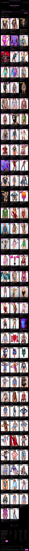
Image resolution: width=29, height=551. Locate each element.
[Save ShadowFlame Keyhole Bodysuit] (8, 343)
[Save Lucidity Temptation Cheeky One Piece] (17, 283)
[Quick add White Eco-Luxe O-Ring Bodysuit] (26, 137)
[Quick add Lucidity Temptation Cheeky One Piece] (17, 292)
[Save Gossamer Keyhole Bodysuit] (8, 372)
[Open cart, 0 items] (27, 2)
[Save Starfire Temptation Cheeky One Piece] (17, 299)
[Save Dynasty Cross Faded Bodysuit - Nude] (26, 329)
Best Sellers (10, 524)
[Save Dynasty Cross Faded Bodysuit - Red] (26, 252)
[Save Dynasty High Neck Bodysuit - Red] (26, 386)
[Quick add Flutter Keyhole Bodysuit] (17, 90)
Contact (20, 529)
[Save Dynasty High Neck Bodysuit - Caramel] (17, 386)
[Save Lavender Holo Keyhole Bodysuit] (17, 35)
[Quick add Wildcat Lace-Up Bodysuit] (26, 90)
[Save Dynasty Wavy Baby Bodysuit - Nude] (26, 221)
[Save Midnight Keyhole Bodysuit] (8, 444)
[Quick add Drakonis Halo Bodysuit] (8, 137)
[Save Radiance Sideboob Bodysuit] (17, 358)
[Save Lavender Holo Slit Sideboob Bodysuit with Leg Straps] (8, 458)
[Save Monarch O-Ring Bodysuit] (26, 143)
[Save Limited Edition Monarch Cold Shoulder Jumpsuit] (8, 283)
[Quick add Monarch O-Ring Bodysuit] (26, 152)
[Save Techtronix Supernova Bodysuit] (8, 206)
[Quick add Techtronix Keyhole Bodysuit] (26, 122)
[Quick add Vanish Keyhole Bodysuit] (26, 277)
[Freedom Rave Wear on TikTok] (3, 537)
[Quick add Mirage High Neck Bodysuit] (26, 197)
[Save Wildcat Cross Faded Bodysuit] (26, 19)
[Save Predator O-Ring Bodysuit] (8, 487)
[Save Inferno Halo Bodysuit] (17, 206)
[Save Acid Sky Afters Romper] (8, 358)
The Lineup (15, 524)
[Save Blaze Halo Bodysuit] (17, 143)
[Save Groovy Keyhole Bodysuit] (8, 329)
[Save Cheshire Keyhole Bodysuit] (8, 35)
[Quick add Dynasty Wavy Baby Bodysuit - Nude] (26, 229)
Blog (24, 532)
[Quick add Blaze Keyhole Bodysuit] (17, 27)
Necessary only (21, 549)
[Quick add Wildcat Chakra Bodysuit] (8, 197)
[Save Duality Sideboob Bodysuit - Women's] (8, 236)
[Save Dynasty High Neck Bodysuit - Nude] (17, 221)
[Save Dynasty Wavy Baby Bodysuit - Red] (8, 143)
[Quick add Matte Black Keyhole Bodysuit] (17, 122)
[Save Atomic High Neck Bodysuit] (26, 158)
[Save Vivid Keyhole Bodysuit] (8, 98)
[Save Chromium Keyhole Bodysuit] (26, 430)
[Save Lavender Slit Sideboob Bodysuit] (8, 158)
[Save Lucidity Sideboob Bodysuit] (26, 35)
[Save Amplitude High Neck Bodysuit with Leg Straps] (17, 158)
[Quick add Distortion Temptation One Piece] (26, 60)
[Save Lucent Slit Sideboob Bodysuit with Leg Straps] (17, 458)
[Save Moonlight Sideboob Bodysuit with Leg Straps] (17, 98)
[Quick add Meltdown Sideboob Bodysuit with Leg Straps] (17, 137)
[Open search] (22, 2)
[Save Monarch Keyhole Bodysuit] (26, 98)
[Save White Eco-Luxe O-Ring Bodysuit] (26, 128)
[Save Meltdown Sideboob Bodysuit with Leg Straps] (17, 128)
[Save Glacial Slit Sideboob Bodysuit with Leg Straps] (26, 444)
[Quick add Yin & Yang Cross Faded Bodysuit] (8, 27)
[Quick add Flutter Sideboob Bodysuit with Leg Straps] (17, 197)
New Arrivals (10, 525)
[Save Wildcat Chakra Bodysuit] (8, 189)
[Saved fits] (24, 2)
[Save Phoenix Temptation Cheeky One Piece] (8, 299)
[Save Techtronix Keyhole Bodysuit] (26, 113)
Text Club (25, 531)
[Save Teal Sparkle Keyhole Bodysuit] (8, 67)
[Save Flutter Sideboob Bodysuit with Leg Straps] (17, 189)
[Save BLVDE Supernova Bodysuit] (26, 401)
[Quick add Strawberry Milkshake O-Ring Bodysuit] (8, 261)
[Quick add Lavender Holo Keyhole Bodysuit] (17, 44)
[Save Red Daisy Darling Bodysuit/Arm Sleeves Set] (17, 329)
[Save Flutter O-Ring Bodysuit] (26, 174)
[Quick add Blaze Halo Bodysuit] (17, 152)
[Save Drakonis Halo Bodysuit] (8, 128)
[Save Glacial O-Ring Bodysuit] (26, 67)
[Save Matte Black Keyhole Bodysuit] (17, 113)
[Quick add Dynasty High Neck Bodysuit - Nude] (17, 229)
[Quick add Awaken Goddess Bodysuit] (17, 261)
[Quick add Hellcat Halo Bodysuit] (8, 182)
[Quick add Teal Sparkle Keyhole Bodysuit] (8, 75)
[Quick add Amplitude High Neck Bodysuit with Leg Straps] (17, 167)
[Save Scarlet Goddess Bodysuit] (17, 430)
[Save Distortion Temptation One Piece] (26, 51)
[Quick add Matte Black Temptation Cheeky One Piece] (26, 292)
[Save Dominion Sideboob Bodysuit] (26, 236)
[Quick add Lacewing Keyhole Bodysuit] (8, 122)
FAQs (19, 528)
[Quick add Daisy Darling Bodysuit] (17, 75)
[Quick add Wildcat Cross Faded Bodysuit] (26, 27)
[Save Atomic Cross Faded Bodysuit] (26, 458)
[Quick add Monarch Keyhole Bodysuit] (26, 106)
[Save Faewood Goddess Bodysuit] (8, 268)
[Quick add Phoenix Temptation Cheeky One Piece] (8, 308)
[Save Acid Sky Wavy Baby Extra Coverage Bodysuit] (8, 401)
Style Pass (25, 530)
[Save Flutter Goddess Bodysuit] (26, 415)
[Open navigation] (1, 2)
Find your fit (7, 16)
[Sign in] (26, 2)
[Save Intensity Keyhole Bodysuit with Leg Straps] (17, 314)
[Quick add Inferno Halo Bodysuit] (17, 214)
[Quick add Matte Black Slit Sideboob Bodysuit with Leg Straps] (8, 90)
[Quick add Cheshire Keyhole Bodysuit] (8, 44)
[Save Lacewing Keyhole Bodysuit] (8, 113)
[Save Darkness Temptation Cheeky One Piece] (8, 51)
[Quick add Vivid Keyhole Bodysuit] (8, 106)
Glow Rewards (25, 525)
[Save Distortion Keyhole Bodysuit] (17, 268)
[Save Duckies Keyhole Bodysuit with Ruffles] (17, 236)
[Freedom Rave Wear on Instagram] (1, 537)
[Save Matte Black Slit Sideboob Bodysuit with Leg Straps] (8, 82)
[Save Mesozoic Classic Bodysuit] (26, 343)
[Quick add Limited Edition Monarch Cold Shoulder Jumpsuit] (8, 292)
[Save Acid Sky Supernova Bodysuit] (17, 372)
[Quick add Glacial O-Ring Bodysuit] (26, 75)
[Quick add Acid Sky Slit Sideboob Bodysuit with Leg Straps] (17, 182)
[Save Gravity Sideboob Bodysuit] (17, 343)
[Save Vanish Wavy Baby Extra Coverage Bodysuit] (8, 502)
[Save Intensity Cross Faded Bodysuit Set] (26, 473)
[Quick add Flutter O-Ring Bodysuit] (26, 182)
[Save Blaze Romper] (8, 314)
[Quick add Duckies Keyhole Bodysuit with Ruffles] (17, 245)
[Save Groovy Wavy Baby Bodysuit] (17, 487)
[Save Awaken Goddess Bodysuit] (17, 252)
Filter (3, 16)
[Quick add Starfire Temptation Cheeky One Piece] (17, 308)
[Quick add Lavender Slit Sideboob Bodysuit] (8, 167)
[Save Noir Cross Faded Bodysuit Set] (17, 502)
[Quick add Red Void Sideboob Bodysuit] (26, 214)
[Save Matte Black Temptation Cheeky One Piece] (26, 283)
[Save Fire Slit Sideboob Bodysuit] (17, 444)
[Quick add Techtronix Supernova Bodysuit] (8, 214)
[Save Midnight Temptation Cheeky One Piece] (17, 51)
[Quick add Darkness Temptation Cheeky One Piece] (8, 60)
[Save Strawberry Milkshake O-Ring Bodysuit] (8, 252)
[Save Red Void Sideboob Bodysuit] (26, 206)
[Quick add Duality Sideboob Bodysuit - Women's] (8, 245)
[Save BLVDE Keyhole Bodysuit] (26, 358)
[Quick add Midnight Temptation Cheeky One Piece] (17, 60)
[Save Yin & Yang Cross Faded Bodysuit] (8, 19)
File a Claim (20, 533)
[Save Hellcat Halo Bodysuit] (8, 174)
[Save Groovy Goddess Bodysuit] (8, 430)
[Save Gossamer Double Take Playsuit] (17, 415)
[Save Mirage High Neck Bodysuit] (26, 189)
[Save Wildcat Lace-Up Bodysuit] (26, 82)
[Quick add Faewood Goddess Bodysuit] (8, 277)
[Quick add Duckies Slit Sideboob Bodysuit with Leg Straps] (26, 308)
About (15, 525)
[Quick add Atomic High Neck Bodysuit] (26, 167)
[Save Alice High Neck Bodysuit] (17, 473)
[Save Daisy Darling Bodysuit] (17, 67)
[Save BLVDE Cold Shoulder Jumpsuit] (17, 401)
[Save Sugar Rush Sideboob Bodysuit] (26, 314)
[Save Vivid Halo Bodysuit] (8, 473)
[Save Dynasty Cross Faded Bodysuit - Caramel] (8, 415)
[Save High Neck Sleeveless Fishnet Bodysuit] (26, 372)
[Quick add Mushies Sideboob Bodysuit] (8, 229)
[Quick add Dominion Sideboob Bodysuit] (26, 245)
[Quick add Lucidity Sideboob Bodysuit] (26, 44)
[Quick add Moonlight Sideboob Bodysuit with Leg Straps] (17, 106)
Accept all (26, 549)
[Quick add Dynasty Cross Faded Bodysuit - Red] (26, 261)
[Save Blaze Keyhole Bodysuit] (17, 19)
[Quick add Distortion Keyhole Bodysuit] (17, 277)
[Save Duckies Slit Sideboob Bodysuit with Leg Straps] (26, 299)
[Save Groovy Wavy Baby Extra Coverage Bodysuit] (26, 487)
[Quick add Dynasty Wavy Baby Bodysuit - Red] (8, 152)
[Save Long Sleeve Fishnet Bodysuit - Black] (8, 386)
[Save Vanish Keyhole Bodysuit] (26, 268)
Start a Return (20, 532)
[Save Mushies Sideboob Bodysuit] (8, 221)
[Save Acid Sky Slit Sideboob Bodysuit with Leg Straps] (17, 174)
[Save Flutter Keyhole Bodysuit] (17, 82)
